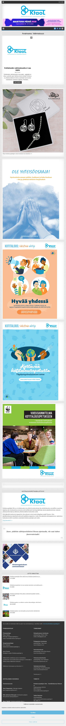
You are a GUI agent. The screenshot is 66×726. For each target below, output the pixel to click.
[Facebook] (57, 28)
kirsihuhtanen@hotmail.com (40, 661)
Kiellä (33, 717)
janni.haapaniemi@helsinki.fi (10, 690)
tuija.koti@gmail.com (39, 645)
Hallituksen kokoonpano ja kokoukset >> (13, 666)
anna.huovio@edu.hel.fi (39, 653)
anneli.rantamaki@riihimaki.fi (41, 669)
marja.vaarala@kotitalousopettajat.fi (12, 638)
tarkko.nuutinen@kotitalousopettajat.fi (43, 699)
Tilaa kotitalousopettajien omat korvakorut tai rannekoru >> (17, 153)
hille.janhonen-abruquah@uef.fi (10, 696)
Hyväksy (33, 712)
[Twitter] (55, 28)
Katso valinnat (33, 722)
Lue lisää (17, 82)
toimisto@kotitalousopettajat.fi (51, 623)
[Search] (62, 28)
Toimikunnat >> (37, 674)
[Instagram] (60, 28)
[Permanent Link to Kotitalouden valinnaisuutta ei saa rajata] (17, 51)
